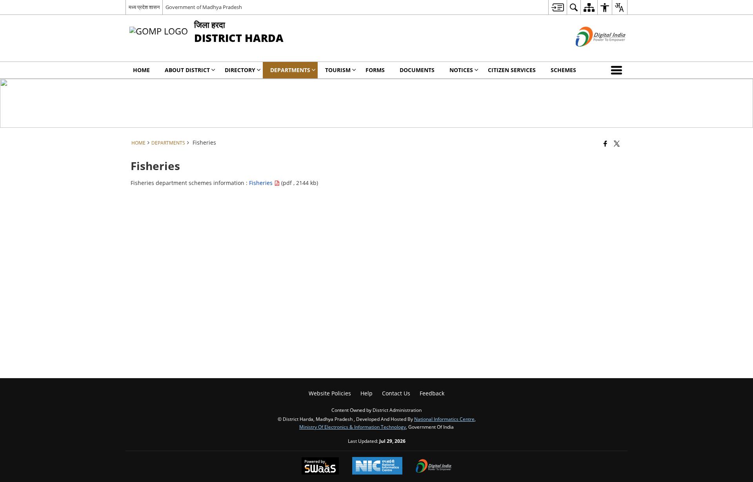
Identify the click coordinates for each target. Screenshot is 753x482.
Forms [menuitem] (375, 70)
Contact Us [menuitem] (396, 393)
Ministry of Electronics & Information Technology (352, 427)
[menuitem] (557, 7)
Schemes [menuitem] (563, 70)
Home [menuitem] (141, 70)
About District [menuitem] (187, 70)
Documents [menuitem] (417, 70)
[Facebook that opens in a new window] (605, 143)
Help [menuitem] (366, 393)
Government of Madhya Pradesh (204, 7)
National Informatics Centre (444, 419)
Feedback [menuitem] (432, 393)
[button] (618, 70)
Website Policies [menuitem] (330, 393)
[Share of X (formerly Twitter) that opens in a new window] (617, 143)
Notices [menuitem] (461, 70)
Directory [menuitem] (240, 70)
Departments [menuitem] (290, 70)
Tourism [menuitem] (338, 70)
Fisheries (261, 183)
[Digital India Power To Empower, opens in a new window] (434, 466)
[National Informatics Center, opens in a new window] (377, 466)
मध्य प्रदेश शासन (144, 7)
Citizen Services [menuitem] (512, 70)
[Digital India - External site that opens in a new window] (591, 53)
